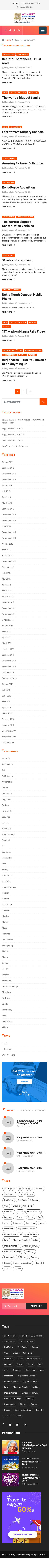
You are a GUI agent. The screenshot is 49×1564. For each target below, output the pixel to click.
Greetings (17, 1223)
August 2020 (7, 462)
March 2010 (7, 713)
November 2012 (9, 561)
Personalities (7, 940)
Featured (6, 840)
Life (35, 1234)
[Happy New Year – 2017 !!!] (10, 1479)
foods (30, 1217)
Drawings (6, 817)
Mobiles (6, 290)
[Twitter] (10, 30)
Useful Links (7, 1021)
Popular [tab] (25, 1110)
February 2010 (8, 719)
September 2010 (9, 678)
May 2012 (6, 579)
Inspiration (23, 54)
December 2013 (9, 532)
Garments (6, 852)
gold (6, 1223)
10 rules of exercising (17, 260)
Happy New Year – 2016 (12, 440)
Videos (17, 290)
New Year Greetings (12, 1251)
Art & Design (7, 776)
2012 (24, 1189)
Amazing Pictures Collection (22, 163)
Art (3, 770)
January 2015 (8, 509)
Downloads (7, 811)
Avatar (30, 1194)
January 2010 (8, 725)
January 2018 (8, 468)
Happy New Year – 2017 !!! (13, 434)
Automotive (8, 182)
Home (8, 40)
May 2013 (6, 550)
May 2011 (6, 631)
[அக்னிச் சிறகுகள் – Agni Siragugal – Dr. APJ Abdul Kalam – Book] (10, 1447)
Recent (5, 969)
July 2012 (6, 573)
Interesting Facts (18, 93)
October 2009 (8, 743)
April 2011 (6, 637)
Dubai (20, 1212)
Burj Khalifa (22, 1200)
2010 (6, 1189)
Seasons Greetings (10, 986)
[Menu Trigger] (43, 30)
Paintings (6, 934)
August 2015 (7, 485)
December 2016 (9, 474)
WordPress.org (8, 1055)
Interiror (5, 893)
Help (4, 864)
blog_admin (9, 68)
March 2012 (7, 591)
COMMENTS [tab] (40, 1110)
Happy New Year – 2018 (12, 429)
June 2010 (6, 696)
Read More (7, 82)
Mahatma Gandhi (20, 1240)
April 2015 (6, 497)
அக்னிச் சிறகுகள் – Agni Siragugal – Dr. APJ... (29, 1122)
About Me (6, 758)
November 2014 (9, 520)
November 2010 (9, 667)
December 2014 (9, 515)
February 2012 (8, 596)
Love (6, 1240)
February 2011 (8, 649)
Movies (5, 922)
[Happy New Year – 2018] (10, 1463)
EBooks (5, 823)
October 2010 (8, 672)
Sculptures (6, 980)
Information (8, 54)
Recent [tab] (11, 1110)
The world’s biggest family (21, 97)
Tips (4, 1016)
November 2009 (9, 737)
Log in (4, 1043)
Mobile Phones (10, 1246)
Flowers (20, 1217)
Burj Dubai (8, 1200)
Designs (5, 805)
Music (4, 928)
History (5, 869)
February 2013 (8, 555)
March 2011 (7, 643)
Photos (32, 322)
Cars (6, 1206)
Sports (5, 1004)
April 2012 (6, 585)
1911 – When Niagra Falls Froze (23, 331)
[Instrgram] (14, 30)
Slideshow (6, 992)
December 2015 (9, 480)
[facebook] (5, 30)
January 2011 (8, 655)
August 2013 (7, 544)
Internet (5, 899)
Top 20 (7, 1269)
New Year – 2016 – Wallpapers (15, 446)
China (15, 1206)
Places (6, 327)
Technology (7, 1010)
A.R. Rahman (36, 1189)
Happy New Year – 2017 (31, 1479)
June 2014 (6, 526)
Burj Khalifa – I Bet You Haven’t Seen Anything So (24, 362)
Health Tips (8, 255)
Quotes (5, 963)
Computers (7, 793)
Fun (5, 93)
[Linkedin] (19, 30)
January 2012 (8, 602)
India (42, 1223)
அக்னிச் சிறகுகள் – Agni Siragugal (34, 1446)
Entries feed (7, 1049)
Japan (26, 1234)
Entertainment (8, 834)
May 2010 (6, 702)
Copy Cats (6, 799)
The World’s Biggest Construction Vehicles (18, 224)
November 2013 (9, 538)
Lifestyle (33, 93)
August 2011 (7, 626)
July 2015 (6, 491)
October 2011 (8, 620)
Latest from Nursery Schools (23, 132)
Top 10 (39, 1263)
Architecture (9, 351)
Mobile (35, 1240)
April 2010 (6, 707)
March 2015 (7, 503)
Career (5, 788)
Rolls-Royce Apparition (18, 187)
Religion (5, 975)
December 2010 (9, 661)
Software (6, 998)
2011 (15, 1189)
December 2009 (9, 731)
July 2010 (6, 690)
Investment (7, 904)
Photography (9, 158)
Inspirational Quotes (26, 1229)
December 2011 (9, 608)
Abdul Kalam (9, 1194)
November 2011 (9, 614)
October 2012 (8, 567)
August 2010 (7, 684)
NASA (35, 1246)
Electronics (6, 829)
